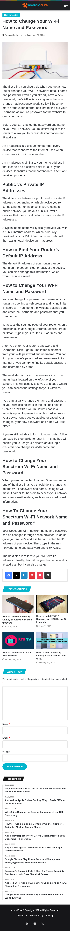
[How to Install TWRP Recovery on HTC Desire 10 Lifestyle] (52, 604)
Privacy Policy (36, 915)
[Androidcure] (35, 5)
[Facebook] (8, 575)
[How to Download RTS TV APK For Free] (18, 640)
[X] (16, 575)
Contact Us (22, 915)
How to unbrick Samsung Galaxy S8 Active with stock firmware (17, 619)
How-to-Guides (11, 15)
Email (6, 738)
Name (6, 724)
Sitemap (49, 915)
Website (6, 752)
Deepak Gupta (11, 35)
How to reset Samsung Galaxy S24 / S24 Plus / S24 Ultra (51, 655)
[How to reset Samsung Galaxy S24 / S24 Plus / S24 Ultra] (52, 640)
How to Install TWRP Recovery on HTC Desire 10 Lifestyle (51, 619)
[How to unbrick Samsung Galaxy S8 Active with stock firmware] (18, 604)
